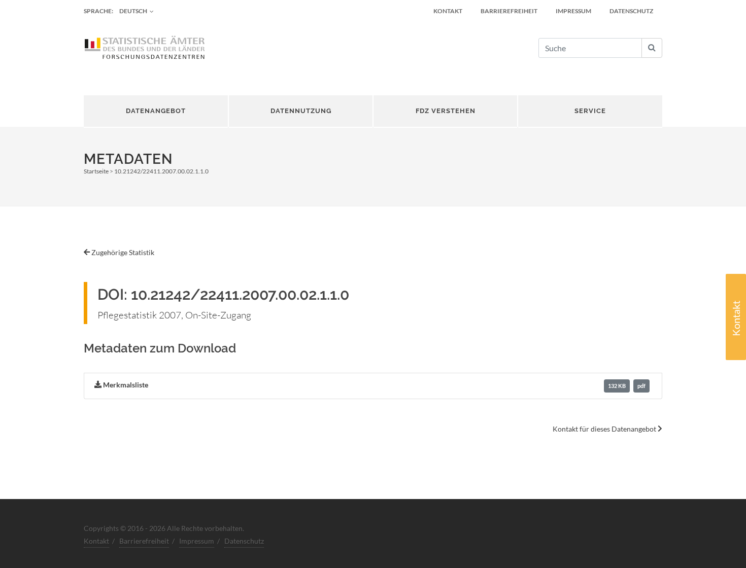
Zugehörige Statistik (122, 252)
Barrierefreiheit (509, 11)
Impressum (573, 11)
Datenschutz (631, 11)
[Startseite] (145, 48)
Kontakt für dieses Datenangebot (605, 428)
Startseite (96, 171)
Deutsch (133, 11)
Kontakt (736, 318)
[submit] (651, 48)
